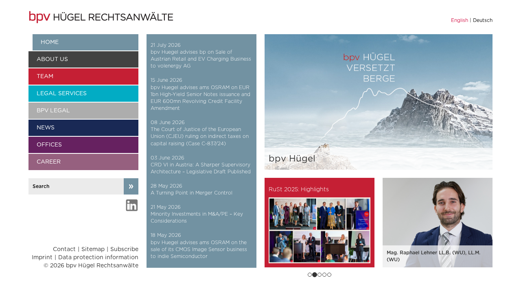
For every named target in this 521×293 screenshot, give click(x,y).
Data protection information (98, 257)
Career (49, 162)
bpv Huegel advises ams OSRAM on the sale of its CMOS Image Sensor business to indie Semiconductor (199, 249)
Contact (64, 249)
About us (52, 59)
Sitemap (93, 249)
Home (50, 42)
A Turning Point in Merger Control (191, 192)
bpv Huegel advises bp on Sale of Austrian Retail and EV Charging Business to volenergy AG (201, 59)
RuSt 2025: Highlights (299, 189)
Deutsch (483, 20)
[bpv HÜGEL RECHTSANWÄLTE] (102, 17)
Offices (49, 145)
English (459, 20)
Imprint (42, 257)
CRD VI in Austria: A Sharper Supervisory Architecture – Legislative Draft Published (201, 168)
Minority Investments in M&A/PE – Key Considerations (197, 217)
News (46, 128)
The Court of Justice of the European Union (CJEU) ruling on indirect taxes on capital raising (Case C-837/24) (200, 136)
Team (45, 76)
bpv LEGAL (53, 111)
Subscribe (124, 249)
